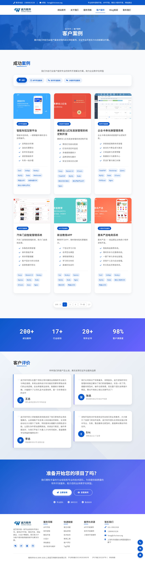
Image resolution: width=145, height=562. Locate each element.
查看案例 (85, 492)
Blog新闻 (113, 9)
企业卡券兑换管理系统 (110, 130)
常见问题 (67, 527)
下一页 (82, 304)
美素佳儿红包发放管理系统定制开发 (72, 132)
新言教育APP (64, 235)
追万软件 (68, 29)
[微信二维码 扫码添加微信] (140, 548)
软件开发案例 (55, 80)
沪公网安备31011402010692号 (78, 557)
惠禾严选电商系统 (108, 235)
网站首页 (62, 9)
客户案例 (100, 9)
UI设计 (46, 538)
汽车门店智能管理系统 (29, 235)
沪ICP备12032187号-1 (100, 557)
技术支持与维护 (49, 546)
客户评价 (67, 542)
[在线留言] (140, 555)
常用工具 (67, 538)
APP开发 (46, 527)
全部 (23, 80)
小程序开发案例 (74, 80)
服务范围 (87, 9)
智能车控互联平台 (27, 130)
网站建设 (46, 542)
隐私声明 (67, 531)
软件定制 (46, 531)
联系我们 (127, 9)
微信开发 (46, 535)
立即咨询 (63, 492)
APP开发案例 (37, 80)
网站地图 (112, 557)
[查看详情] (28, 106)
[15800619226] (140, 542)
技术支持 (67, 535)
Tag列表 (67, 546)
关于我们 (74, 9)
